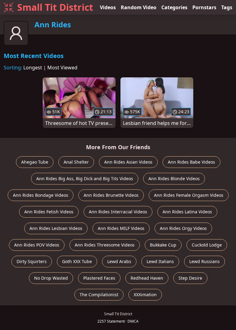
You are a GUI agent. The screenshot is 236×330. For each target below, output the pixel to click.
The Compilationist (99, 294)
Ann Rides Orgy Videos (183, 228)
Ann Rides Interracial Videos (118, 212)
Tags (226, 7)
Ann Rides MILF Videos (121, 228)
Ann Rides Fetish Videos (48, 212)
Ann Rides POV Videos (36, 245)
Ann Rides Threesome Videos (105, 245)
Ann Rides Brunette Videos (111, 195)
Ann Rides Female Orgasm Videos (188, 195)
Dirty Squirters (32, 261)
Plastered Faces (99, 278)
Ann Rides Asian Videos (128, 162)
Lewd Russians (204, 261)
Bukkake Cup (163, 245)
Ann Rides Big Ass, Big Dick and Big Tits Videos (84, 178)
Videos (108, 7)
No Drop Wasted (51, 278)
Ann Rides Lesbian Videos (56, 228)
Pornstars (204, 7)
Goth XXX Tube (77, 261)
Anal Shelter (76, 162)
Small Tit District (55, 7)
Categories (174, 7)
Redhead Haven (147, 278)
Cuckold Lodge (207, 245)
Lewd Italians (160, 261)
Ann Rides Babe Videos (191, 162)
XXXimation (145, 294)
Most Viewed (62, 67)
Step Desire (190, 278)
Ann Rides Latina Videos (187, 212)
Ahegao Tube (34, 162)
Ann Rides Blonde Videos (174, 178)
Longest (32, 67)
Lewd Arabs (119, 261)
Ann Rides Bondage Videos (40, 195)
